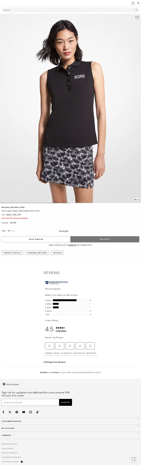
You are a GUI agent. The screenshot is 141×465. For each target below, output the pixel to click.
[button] (133, 459)
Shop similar (36, 239)
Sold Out (105, 239)
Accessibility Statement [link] (11, 457)
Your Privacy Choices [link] (10, 461)
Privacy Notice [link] (7, 448)
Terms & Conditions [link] (9, 453)
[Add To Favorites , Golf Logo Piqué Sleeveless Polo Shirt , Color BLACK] (137, 17)
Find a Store (12, 384)
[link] (3, 412)
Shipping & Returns (37, 253)
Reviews (57, 253)
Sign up (65, 402)
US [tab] (9, 231)
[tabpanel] (70, 108)
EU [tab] (14, 231)
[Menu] (138, 3)
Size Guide (63, 231)
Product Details (12, 253)
